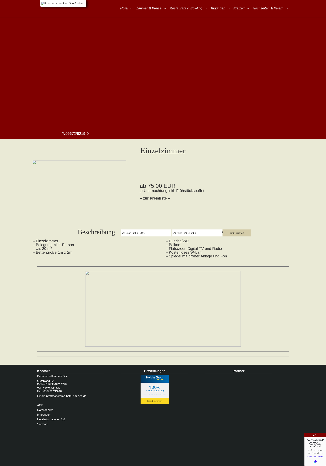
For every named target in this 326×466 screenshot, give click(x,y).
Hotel (124, 8)
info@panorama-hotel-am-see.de (66, 396)
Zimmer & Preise (148, 8)
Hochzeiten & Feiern (268, 8)
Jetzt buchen (237, 233)
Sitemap (42, 424)
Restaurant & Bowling (186, 8)
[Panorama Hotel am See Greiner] (63, 3)
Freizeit (238, 8)
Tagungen (217, 8)
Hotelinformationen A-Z (51, 419)
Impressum (44, 414)
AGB (40, 405)
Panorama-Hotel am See (154, 394)
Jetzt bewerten (154, 400)
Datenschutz (45, 409)
